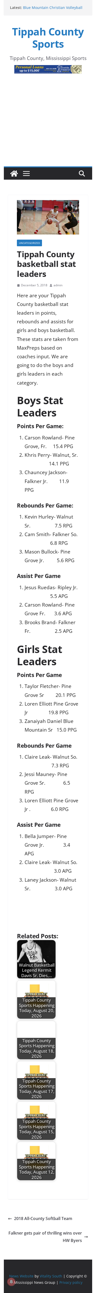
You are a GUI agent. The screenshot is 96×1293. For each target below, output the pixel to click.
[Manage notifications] (11, 1282)
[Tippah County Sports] (14, 173)
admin (58, 285)
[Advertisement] (48, 128)
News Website (21, 1276)
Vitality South (51, 1276)
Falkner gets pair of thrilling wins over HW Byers (45, 1236)
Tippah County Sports (48, 37)
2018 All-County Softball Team (43, 1218)
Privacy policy (70, 1282)
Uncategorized (29, 243)
